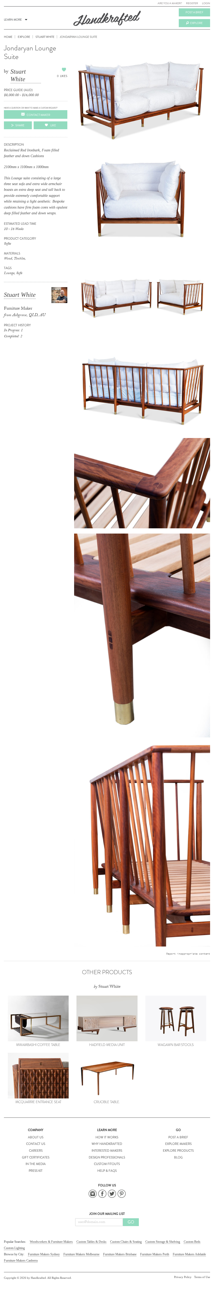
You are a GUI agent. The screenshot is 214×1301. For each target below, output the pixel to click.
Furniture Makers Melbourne (81, 1254)
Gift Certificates (35, 1157)
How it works (107, 1137)
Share (20, 125)
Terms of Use (202, 1277)
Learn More (13, 19)
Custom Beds (192, 1242)
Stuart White (18, 75)
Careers (36, 1150)
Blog (178, 1157)
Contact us (35, 1144)
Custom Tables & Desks (91, 1242)
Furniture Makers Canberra (21, 1260)
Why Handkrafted (107, 1144)
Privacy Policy (183, 1277)
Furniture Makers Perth (154, 1254)
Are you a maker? (170, 3)
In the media (36, 1164)
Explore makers (178, 1144)
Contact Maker (38, 115)
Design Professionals (107, 1157)
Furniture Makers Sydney (44, 1254)
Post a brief (194, 12)
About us (35, 1137)
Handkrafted (107, 19)
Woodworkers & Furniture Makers (51, 1242)
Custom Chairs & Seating (126, 1242)
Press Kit (36, 1170)
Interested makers (107, 1150)
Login (206, 3)
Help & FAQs (107, 1170)
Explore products (178, 1150)
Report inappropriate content (188, 953)
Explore (196, 23)
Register (192, 3)
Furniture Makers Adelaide (189, 1254)
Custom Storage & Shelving (162, 1242)
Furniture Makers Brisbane (119, 1254)
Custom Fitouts (107, 1164)
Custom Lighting (14, 1248)
